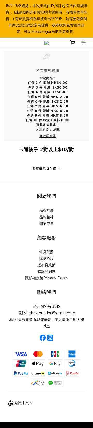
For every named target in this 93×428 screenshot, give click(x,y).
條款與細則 (46, 271)
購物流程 (46, 258)
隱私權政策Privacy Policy (46, 278)
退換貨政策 (46, 265)
